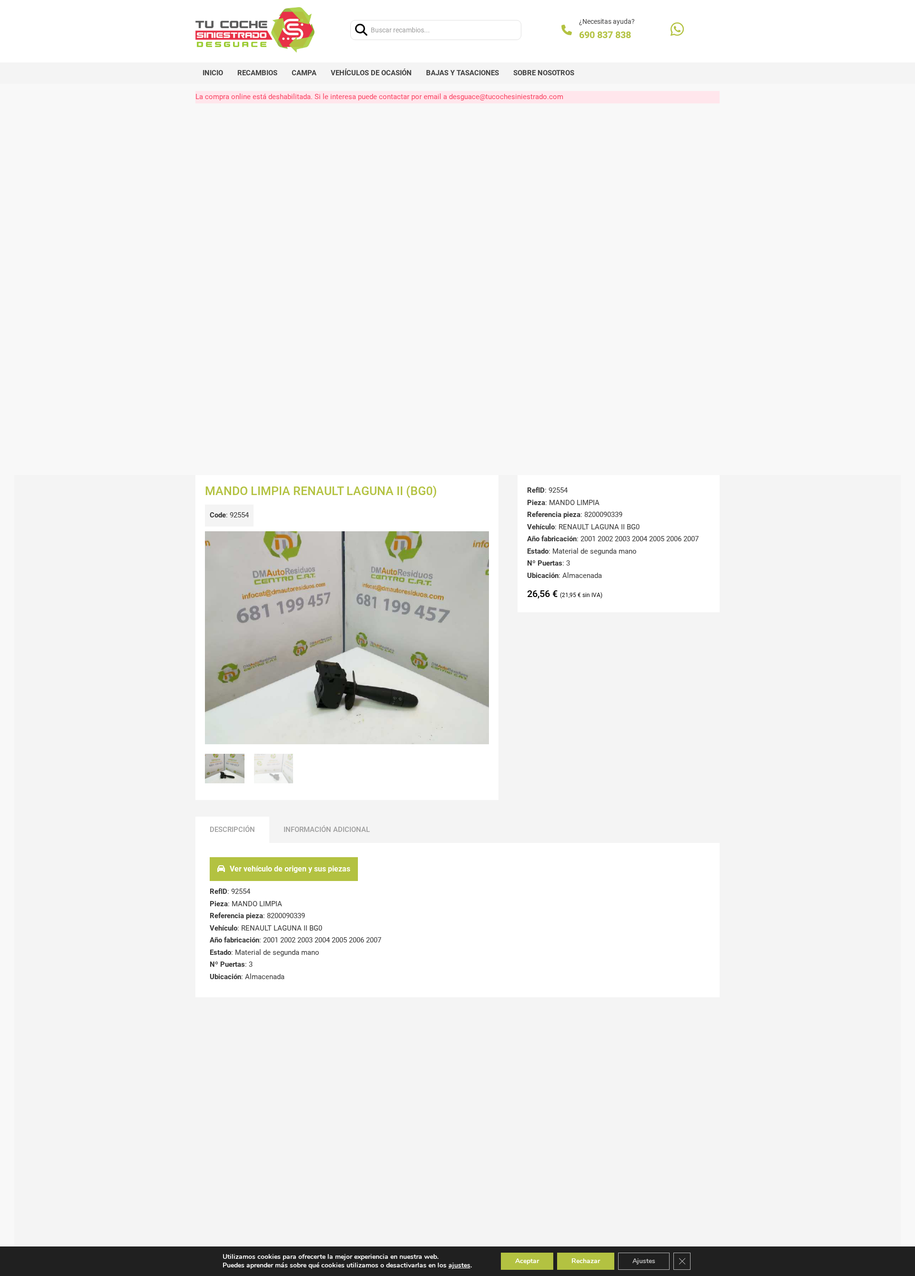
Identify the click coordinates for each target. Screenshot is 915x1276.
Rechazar (585, 1261)
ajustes (459, 1265)
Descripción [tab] (232, 829)
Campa (304, 73)
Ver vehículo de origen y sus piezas (290, 868)
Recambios (257, 73)
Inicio (213, 73)
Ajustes (643, 1261)
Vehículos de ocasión (371, 73)
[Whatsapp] (677, 30)
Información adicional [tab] (327, 829)
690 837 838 (605, 35)
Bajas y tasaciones (462, 73)
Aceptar (527, 1261)
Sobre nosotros (543, 73)
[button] (476, 544)
